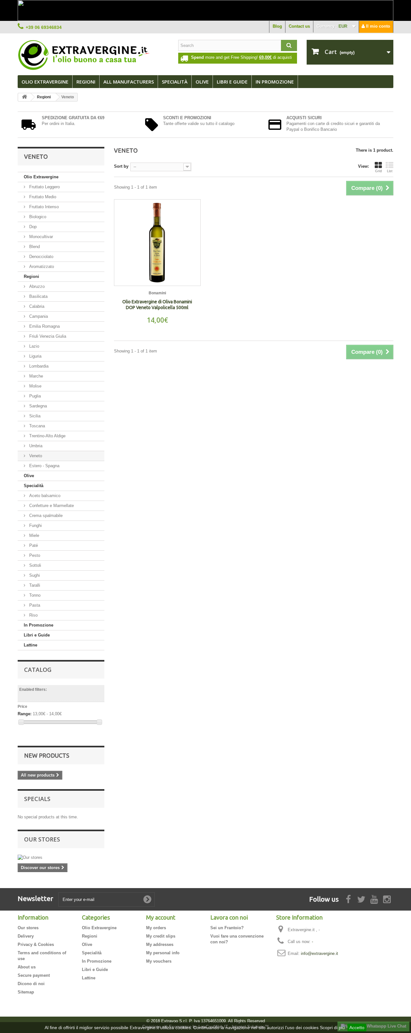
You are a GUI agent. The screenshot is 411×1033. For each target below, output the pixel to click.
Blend (34, 246)
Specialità (175, 81)
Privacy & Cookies (36, 944)
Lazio (33, 346)
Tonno (34, 595)
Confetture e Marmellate (51, 505)
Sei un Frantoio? (227, 927)
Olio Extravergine (45, 81)
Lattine (30, 645)
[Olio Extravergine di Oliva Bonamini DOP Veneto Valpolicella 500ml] (157, 242)
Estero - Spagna (43, 465)
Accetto (356, 1027)
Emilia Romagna (44, 326)
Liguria (34, 356)
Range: (24, 713)
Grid (378, 171)
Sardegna (37, 406)
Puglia (34, 396)
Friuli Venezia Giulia (47, 336)
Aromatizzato (41, 266)
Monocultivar (40, 236)
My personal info (162, 952)
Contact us (299, 26)
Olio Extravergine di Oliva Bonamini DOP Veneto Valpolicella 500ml (157, 304)
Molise (34, 386)
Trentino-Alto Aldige (47, 435)
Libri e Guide (232, 81)
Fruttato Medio (42, 196)
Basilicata (38, 296)
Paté (33, 545)
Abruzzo (36, 286)
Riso (33, 615)
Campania (38, 316)
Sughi (34, 575)
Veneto (35, 455)
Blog (277, 26)
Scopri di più (332, 1027)
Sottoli (34, 565)
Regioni (85, 81)
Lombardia (38, 366)
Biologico (37, 216)
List (389, 171)
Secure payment (34, 975)
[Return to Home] (24, 97)
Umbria (35, 445)
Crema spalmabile (45, 515)
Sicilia (34, 416)
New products (46, 755)
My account (160, 917)
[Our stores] (61, 857)
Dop (32, 226)
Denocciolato (40, 256)
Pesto (34, 555)
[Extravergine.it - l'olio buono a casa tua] (93, 55)
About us (27, 967)
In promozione (275, 81)
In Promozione (38, 625)
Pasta (34, 605)
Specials (37, 799)
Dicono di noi (31, 983)
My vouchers (158, 961)
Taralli (34, 585)
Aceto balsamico (44, 495)
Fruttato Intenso (43, 206)
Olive (202, 81)
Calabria (36, 306)
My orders (156, 927)
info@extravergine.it (319, 953)
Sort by (121, 166)
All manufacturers (128, 81)
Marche (35, 376)
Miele (33, 535)
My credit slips (160, 936)
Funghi (35, 525)
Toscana (36, 425)
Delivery (26, 936)
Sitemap (26, 992)
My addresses (159, 944)
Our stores (42, 839)
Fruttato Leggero (44, 186)
